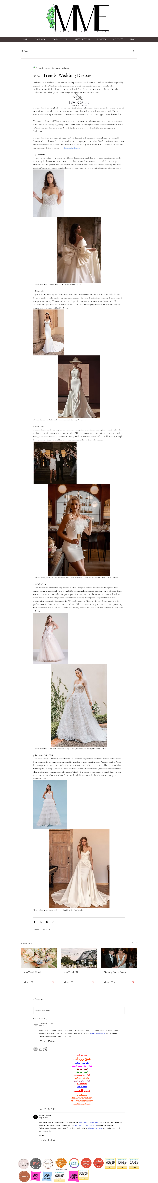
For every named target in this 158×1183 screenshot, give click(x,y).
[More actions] (123, 67)
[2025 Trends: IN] (79, 958)
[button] (134, 51)
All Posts (24, 51)
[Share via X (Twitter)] (40, 921)
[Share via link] (52, 921)
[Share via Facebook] (34, 921)
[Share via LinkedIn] (46, 921)
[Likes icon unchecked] (40, 1041)
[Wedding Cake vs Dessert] (119, 958)
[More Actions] (123, 1024)
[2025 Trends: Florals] (39, 958)
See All (134, 943)
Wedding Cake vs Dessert (115, 972)
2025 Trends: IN (71, 972)
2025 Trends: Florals (32, 972)
